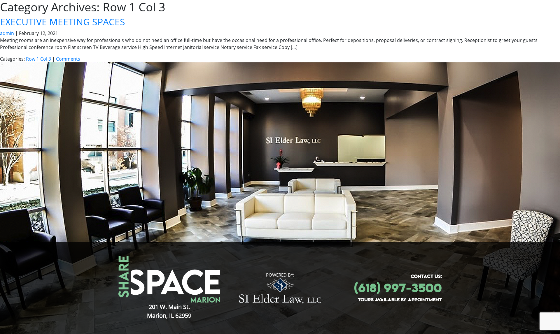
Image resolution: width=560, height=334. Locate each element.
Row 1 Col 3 (38, 59)
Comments (68, 59)
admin (7, 33)
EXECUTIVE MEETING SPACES (62, 21)
